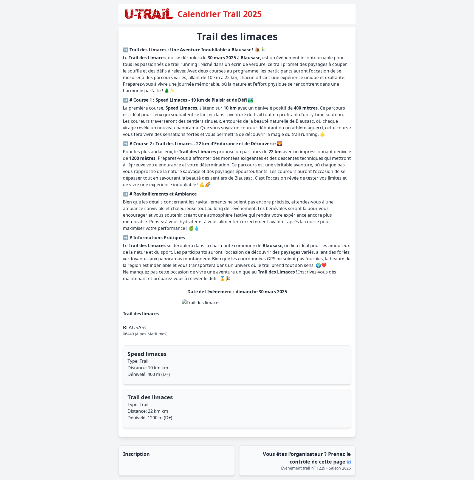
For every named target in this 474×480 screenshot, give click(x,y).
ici (349, 462)
